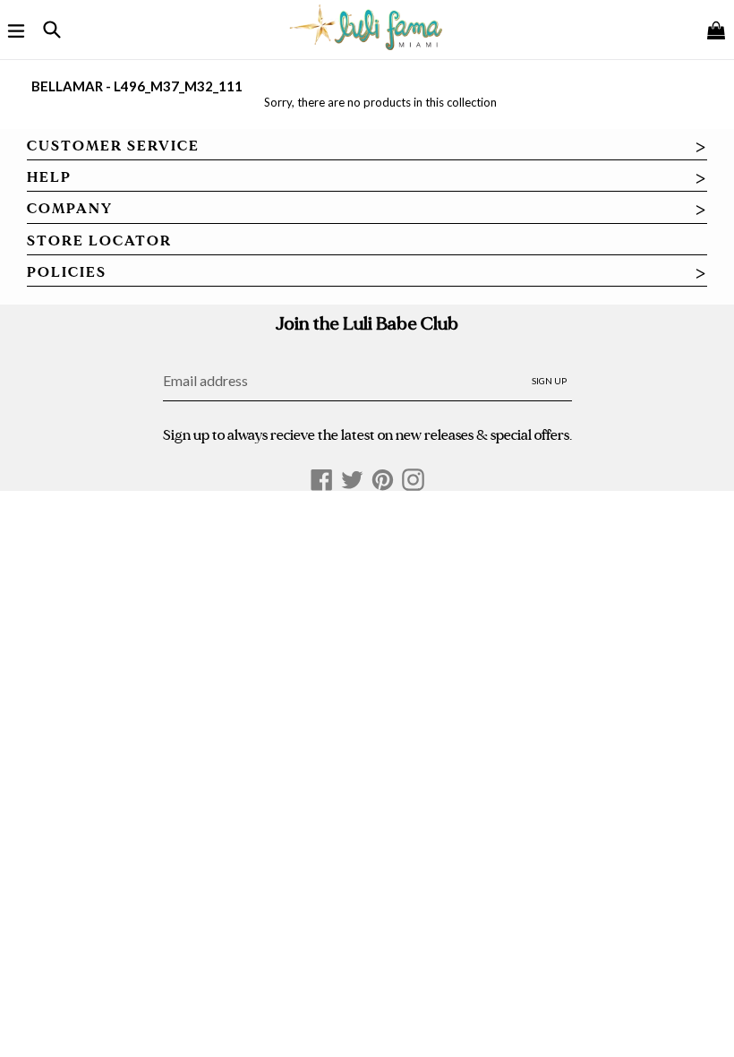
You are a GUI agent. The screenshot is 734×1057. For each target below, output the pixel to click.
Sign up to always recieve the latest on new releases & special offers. (367, 434)
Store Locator (99, 241)
